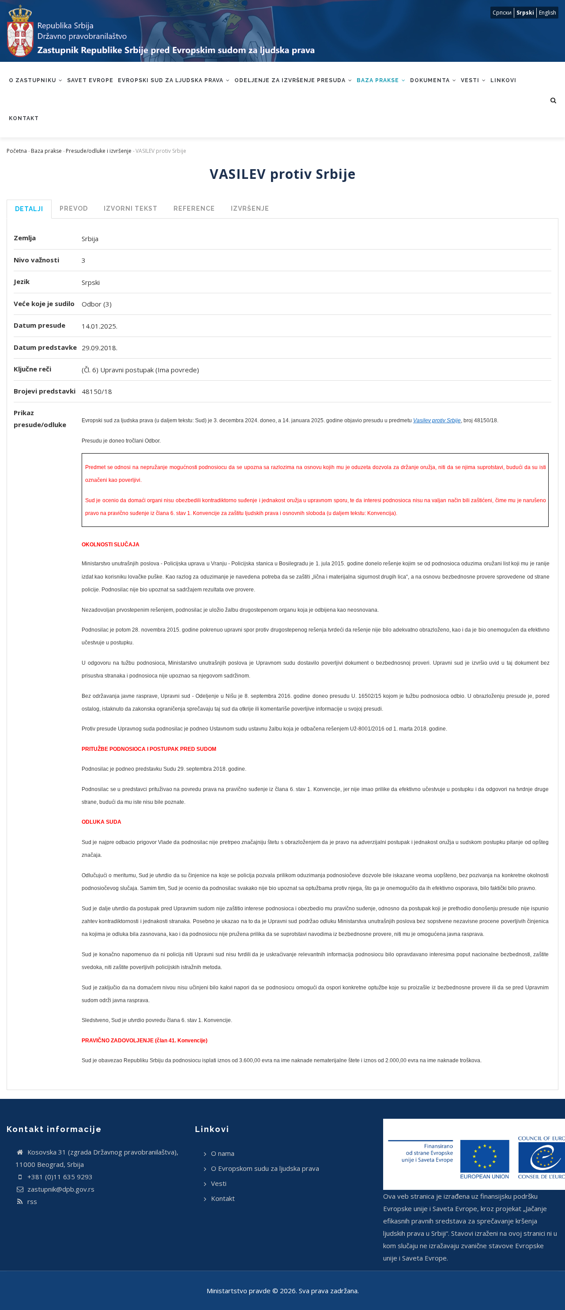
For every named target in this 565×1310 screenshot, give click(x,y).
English (547, 12)
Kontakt (24, 118)
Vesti (471, 80)
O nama (222, 1153)
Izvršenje (250, 208)
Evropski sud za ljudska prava (171, 80)
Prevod (74, 208)
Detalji (29, 208)
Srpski (525, 12)
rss (31, 1201)
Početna (17, 151)
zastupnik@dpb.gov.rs (60, 1189)
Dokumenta (431, 80)
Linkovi (503, 80)
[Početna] (169, 30)
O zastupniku (33, 80)
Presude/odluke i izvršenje (99, 151)
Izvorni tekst (131, 208)
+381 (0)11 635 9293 (59, 1176)
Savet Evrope (90, 80)
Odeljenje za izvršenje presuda (290, 80)
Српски (502, 12)
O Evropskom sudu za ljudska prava (265, 1168)
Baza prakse (379, 80)
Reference (194, 208)
